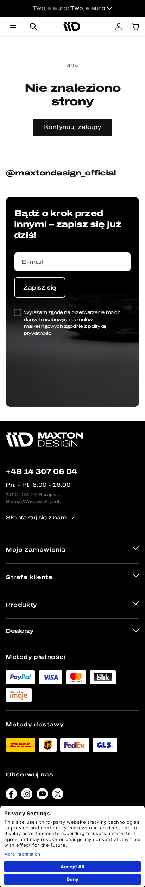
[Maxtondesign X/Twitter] (57, 795)
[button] (13, 26)
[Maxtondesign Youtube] (42, 795)
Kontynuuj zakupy (72, 127)
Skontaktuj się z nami (37, 517)
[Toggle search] (33, 26)
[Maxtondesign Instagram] (26, 795)
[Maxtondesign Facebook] (11, 795)
